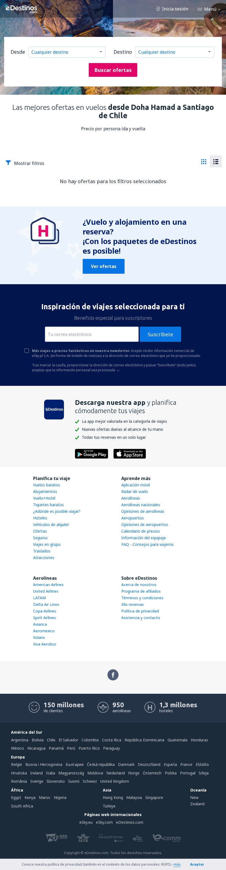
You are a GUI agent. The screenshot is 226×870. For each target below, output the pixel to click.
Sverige (36, 781)
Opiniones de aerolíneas (142, 511)
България (75, 764)
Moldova (95, 773)
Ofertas (40, 531)
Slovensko (56, 781)
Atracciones (43, 557)
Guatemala (177, 739)
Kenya (30, 797)
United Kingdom (114, 781)
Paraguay (111, 748)
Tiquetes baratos (48, 504)
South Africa (22, 806)
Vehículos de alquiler (51, 524)
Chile (51, 739)
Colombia (90, 739)
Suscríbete (160, 334)
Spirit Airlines (44, 617)
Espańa (170, 764)
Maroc (44, 797)
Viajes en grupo (47, 544)
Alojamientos (45, 491)
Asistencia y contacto (140, 617)
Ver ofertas (103, 266)
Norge (133, 773)
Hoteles (40, 518)
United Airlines (45, 591)
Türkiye (109, 806)
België (16, 764)
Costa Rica (111, 739)
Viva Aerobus (44, 644)
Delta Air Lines (46, 604)
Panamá (56, 748)
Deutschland (149, 764)
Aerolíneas (130, 498)
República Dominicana (144, 739)
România (19, 781)
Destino (123, 51)
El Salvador (68, 739)
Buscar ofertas (113, 70)
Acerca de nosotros (139, 584)
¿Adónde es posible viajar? (56, 511)
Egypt (16, 797)
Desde (17, 51)
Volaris (39, 637)
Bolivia (38, 739)
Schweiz (90, 781)
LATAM (39, 597)
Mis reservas (132, 604)
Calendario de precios (140, 531)
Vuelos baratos (46, 484)
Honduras (199, 739)
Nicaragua (36, 748)
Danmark (126, 764)
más (177, 864)
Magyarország (71, 773)
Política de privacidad (140, 611)
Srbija (204, 773)
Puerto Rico (89, 748)
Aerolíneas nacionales (140, 504)
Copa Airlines (44, 611)
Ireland (36, 773)
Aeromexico (44, 630)
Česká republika (101, 764)
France (186, 764)
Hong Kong (113, 797)
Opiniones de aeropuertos (144, 524)
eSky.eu (86, 822)
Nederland (115, 773)
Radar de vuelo (134, 491)
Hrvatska (19, 773)
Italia (50, 773)
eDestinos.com (129, 822)
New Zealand (197, 800)
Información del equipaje (143, 537)
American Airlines (48, 584)
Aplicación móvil (135, 484)
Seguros (40, 537)
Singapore (154, 797)
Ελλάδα (202, 764)
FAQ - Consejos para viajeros (147, 544)
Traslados (41, 551)
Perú (71, 748)
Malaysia (134, 797)
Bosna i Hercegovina (43, 764)
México (17, 748)
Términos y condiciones (142, 597)
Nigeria (60, 797)
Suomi (73, 781)
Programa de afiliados (141, 591)
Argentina (19, 739)
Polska (171, 773)
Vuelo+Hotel (44, 498)
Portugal (187, 773)
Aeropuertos (132, 518)
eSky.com (104, 822)
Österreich (152, 773)
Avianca (40, 624)
